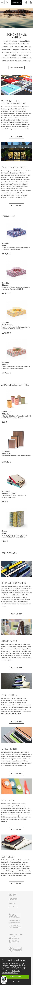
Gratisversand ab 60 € (15, 920)
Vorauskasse (13, 907)
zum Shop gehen (16, 67)
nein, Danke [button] (15, 981)
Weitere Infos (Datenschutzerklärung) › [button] (11, 972)
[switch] (4, 982)
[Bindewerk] (16, 2)
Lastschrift (12, 903)
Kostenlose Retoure (14, 922)
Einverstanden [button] (15, 977)
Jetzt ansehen (16, 137)
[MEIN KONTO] (26, 2)
